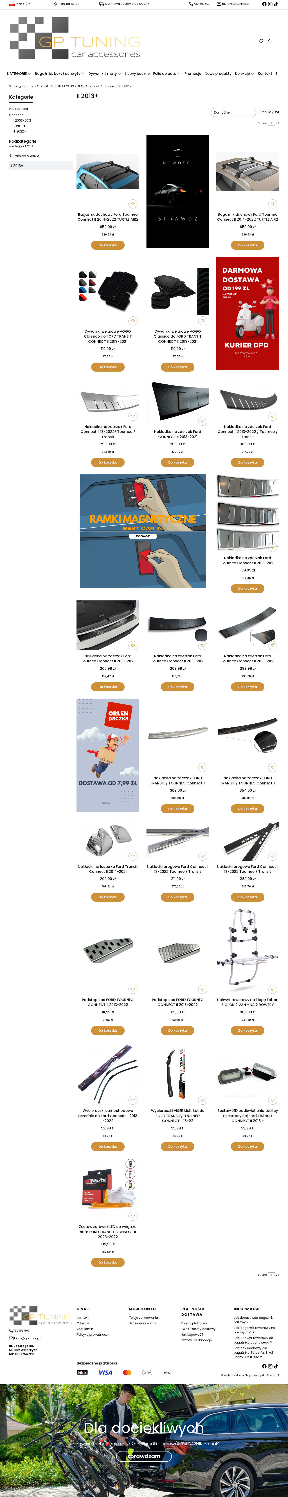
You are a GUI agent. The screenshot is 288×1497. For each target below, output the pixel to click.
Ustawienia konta (142, 1323)
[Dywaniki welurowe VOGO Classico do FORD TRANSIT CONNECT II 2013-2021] (107, 292)
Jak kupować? (192, 1334)
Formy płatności (194, 1323)
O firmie (82, 1323)
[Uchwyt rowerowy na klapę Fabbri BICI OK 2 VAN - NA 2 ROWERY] (247, 952)
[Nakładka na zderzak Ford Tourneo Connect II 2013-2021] (247, 514)
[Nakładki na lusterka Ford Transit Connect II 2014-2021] (107, 841)
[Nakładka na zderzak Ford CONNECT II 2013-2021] (177, 403)
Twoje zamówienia (143, 1317)
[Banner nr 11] (107, 756)
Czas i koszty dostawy (198, 1329)
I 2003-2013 (22, 120)
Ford (96, 86)
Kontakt (82, 1317)
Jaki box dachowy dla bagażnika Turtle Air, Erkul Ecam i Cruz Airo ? (253, 1352)
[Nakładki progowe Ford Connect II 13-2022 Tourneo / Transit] (177, 841)
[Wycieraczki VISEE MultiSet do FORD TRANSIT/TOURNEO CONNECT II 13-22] (177, 1074)
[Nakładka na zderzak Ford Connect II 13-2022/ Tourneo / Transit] (107, 401)
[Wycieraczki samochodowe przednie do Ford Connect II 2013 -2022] (107, 1074)
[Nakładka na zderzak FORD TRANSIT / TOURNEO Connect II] (177, 736)
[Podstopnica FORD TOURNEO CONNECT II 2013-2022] (107, 952)
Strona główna (19, 86)
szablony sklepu (233, 1375)
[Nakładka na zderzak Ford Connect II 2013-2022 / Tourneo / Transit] (247, 400)
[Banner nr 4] (247, 314)
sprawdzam (144, 1456)
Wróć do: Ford (18, 109)
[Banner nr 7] (143, 533)
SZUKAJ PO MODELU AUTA (71, 86)
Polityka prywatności (92, 1334)
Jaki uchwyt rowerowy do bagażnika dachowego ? (253, 1340)
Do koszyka (108, 245)
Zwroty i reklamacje (196, 1340)
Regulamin (84, 1329)
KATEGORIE (42, 86)
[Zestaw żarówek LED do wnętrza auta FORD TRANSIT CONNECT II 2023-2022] (107, 1190)
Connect (110, 86)
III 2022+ (20, 131)
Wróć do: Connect (26, 156)
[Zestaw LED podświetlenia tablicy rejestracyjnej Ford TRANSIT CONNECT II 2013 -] (247, 1074)
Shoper (271, 1375)
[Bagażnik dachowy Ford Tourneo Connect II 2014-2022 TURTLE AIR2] (107, 172)
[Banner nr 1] (177, 192)
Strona (262, 123)
